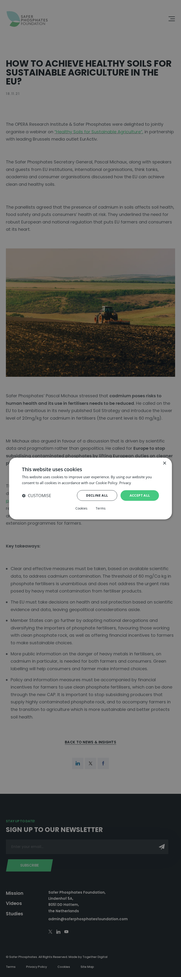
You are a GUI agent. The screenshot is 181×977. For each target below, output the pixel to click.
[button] (36, 495)
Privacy (125, 482)
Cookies (81, 508)
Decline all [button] (97, 495)
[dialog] (90, 488)
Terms (101, 508)
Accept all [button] (140, 495)
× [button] (164, 463)
